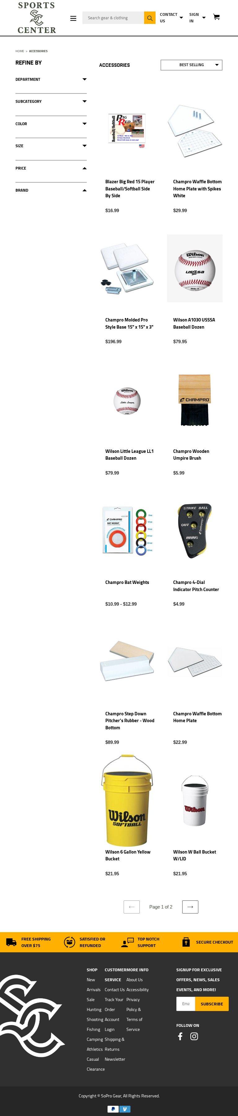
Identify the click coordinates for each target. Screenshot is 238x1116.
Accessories (38, 51)
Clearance (96, 1069)
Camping (95, 1039)
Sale (91, 999)
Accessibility (137, 990)
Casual (93, 1059)
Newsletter (115, 1059)
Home (19, 51)
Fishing (93, 1029)
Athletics (95, 1049)
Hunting (94, 1009)
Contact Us (115, 990)
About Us (134, 980)
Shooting (95, 1019)
